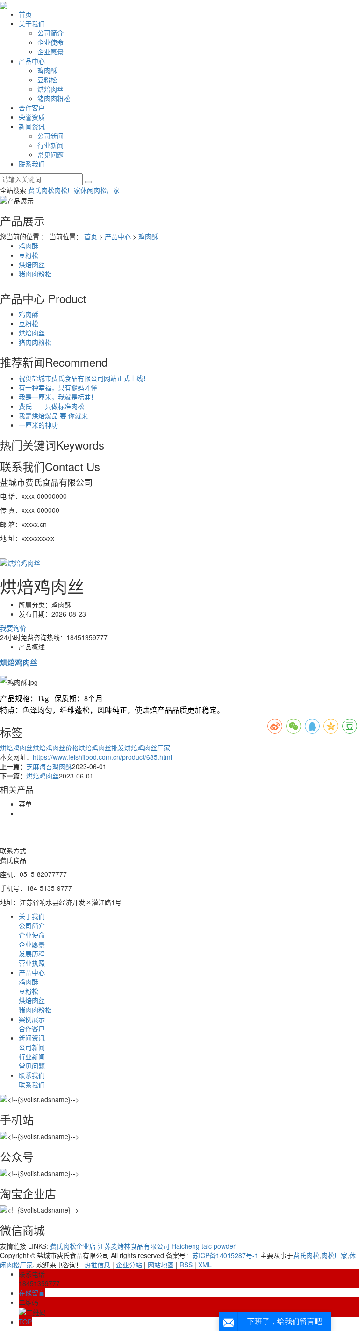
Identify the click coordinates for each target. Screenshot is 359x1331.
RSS (186, 1264)
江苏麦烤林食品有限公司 (134, 1246)
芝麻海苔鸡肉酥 (49, 766)
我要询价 (13, 628)
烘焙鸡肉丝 (16, 747)
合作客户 (32, 107)
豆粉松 (47, 79)
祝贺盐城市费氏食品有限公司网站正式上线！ (84, 378)
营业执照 (32, 962)
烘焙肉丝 (50, 89)
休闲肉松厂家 (100, 190)
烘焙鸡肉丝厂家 (147, 747)
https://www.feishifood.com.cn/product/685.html (102, 757)
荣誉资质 (32, 117)
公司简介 (50, 32)
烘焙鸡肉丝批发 (101, 747)
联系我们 (32, 163)
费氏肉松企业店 (73, 1246)
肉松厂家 (67, 190)
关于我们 (32, 23)
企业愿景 (50, 51)
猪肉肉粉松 (53, 98)
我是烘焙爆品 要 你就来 (53, 415)
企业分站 (129, 1264)
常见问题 (50, 154)
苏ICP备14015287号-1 (225, 1255)
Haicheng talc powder (204, 1246)
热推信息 (97, 1264)
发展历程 (32, 953)
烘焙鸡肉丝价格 (56, 747)
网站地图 (161, 1264)
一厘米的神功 (38, 424)
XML (205, 1264)
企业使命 (50, 42)
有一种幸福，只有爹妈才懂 (58, 387)
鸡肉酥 (47, 70)
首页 (25, 14)
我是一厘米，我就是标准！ (58, 396)
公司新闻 (50, 135)
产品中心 (32, 60)
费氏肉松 (41, 190)
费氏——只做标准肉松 (51, 406)
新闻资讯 (32, 126)
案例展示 (32, 1019)
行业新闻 (50, 145)
